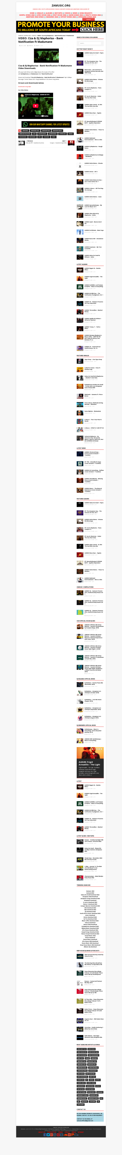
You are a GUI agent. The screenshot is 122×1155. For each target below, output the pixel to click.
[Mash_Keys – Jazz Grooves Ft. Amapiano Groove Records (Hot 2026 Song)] (80, 73)
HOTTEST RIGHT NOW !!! (85, 49)
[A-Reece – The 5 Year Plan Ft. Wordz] (80, 423)
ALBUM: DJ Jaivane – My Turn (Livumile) (93, 247)
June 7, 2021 (23, 45)
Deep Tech (92, 1079)
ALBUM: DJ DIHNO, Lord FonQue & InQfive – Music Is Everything (94, 285)
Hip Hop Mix (81, 1091)
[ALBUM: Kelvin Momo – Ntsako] (80, 166)
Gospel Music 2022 (90, 938)
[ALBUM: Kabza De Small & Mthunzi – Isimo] (80, 259)
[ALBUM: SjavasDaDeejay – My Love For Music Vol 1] (80, 208)
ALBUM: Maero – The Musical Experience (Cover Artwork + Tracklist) (93, 490)
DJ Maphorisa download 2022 (90, 929)
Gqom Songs (90, 1088)
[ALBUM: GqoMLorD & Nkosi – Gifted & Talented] (80, 322)
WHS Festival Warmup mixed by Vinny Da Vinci (94, 957)
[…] (79, 777)
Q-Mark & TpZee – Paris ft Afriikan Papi (92, 368)
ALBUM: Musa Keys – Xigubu (93, 113)
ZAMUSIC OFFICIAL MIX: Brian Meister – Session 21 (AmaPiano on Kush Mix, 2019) (94, 657)
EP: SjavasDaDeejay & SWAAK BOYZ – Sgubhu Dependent (93, 122)
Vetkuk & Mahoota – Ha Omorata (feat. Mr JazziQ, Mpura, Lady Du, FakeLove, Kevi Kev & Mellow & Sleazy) (94, 439)
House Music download (90, 942)
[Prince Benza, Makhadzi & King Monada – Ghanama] (80, 406)
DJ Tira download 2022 (90, 921)
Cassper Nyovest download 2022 (90, 908)
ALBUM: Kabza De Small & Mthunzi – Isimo (92, 256)
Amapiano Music (57, 130)
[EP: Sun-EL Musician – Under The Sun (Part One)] (80, 99)
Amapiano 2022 (82, 1064)
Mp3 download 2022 (90, 912)
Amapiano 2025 (82, 1067)
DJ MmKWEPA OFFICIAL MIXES (86, 725)
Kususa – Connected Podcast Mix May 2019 (93, 984)
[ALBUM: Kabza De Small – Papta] (80, 56)
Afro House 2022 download (90, 944)
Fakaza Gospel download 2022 (90, 936)
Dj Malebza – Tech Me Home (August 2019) (93, 700)
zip (98, 1104)
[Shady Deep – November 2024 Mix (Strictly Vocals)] (80, 864)
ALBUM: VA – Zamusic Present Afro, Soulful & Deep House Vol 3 (94, 592)
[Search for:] (90, 43)
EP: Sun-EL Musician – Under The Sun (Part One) (93, 96)
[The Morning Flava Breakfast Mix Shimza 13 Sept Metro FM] (80, 969)
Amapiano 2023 (92, 1064)
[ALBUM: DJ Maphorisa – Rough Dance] (80, 150)
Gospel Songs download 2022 (90, 934)
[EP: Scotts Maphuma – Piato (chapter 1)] (80, 91)
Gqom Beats (81, 1088)
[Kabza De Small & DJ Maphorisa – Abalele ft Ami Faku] (80, 379)
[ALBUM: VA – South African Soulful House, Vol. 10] (80, 350)
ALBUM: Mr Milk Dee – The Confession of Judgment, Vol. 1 (94, 294)
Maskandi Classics (83, 1098)
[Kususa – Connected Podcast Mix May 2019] (80, 987)
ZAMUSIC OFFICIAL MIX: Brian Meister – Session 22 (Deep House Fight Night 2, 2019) (93, 647)
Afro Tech (80, 1061)
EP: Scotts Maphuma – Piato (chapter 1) (93, 88)
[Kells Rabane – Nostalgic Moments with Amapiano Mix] (80, 1041)
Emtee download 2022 (90, 919)
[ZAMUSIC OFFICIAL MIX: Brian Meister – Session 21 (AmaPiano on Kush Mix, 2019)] (80, 659)
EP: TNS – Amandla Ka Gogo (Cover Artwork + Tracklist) (93, 462)
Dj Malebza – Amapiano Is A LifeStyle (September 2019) (93, 708)
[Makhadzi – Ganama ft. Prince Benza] (80, 397)
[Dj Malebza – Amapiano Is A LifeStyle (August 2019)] (80, 719)
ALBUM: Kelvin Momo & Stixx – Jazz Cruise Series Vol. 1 (93, 180)
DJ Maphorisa (52, 133)
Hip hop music (90, 1091)
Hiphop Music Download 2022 (90, 931)
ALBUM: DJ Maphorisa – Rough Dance (93, 147)
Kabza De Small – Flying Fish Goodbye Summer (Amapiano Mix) (93, 852)
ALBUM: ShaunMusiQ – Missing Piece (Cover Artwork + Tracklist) (94, 480)
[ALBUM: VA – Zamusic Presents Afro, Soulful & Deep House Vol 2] (80, 604)
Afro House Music (93, 1058)
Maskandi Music (82, 1101)
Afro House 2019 (82, 1054)
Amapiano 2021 (35, 130)
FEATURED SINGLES (83, 355)
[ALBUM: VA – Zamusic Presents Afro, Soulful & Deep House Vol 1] (80, 614)
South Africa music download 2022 (90, 916)
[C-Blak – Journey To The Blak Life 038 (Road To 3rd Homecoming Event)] (80, 872)
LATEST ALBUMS (82, 264)
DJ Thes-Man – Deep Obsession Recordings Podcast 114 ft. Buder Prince (94, 1003)
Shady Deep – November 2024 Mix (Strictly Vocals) (93, 861)
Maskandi (100, 1095)
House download (90, 940)
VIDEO (53, 137)
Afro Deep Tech (82, 1051)
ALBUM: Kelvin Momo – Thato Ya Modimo (94, 130)
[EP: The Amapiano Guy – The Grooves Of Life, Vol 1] (80, 64)
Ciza (34, 133)
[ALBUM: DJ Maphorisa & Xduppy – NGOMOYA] (80, 158)
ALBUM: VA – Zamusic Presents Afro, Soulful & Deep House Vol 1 (94, 612)
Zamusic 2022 (90, 893)
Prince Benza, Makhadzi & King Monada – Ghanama (94, 403)
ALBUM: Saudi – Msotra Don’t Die (93, 222)
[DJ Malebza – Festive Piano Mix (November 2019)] (80, 686)
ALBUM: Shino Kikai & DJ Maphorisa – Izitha (92, 214)
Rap (79, 1104)
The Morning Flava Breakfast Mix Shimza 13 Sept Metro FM (93, 966)
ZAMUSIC (31, 45)
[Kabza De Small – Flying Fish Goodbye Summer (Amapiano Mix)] (80, 854)
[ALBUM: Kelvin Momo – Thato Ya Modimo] (80, 133)
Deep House (81, 1076)
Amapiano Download (90, 903)
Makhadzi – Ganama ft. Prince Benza (94, 395)
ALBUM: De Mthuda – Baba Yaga (94, 230)
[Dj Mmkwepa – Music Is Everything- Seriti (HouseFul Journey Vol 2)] (80, 732)
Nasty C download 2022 (90, 906)
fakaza (71, 133)
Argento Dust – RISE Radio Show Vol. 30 (94, 1022)
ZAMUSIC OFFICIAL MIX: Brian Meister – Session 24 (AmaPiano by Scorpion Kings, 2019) (94, 626)
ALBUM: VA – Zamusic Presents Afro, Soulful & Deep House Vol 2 (94, 602)
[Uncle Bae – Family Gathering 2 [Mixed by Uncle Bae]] (80, 1033)
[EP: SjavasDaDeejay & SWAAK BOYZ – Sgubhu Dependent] (80, 124)
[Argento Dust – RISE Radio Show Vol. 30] (80, 1025)
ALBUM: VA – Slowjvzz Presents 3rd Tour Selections (94, 302)
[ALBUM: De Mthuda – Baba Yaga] (80, 233)
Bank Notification (25, 133)
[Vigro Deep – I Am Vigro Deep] (80, 363)
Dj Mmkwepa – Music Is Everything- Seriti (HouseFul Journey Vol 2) (93, 730)
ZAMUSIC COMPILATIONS (85, 587)
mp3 (40, 137)
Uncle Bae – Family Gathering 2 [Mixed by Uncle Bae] (94, 1030)
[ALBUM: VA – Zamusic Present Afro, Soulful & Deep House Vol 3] (80, 594)
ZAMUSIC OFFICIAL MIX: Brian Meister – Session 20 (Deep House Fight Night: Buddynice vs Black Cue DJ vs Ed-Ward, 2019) (93, 668)
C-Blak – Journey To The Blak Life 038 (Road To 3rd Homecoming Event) (93, 870)
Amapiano (25, 130)
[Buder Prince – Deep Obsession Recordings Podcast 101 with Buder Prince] (80, 1015)
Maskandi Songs (93, 1101)
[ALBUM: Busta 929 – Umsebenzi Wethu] (80, 242)
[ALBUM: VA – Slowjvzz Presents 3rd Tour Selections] (80, 305)
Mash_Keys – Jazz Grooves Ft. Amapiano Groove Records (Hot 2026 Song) (94, 71)
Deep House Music (82, 1079)
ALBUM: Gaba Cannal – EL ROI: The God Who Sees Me (93, 105)
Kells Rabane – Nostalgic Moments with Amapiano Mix (93, 1039)
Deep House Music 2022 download (90, 947)
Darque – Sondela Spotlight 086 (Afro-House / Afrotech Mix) (94, 843)
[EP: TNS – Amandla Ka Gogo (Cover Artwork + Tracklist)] (80, 465)
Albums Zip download (90, 949)
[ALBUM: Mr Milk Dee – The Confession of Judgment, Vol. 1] (80, 297)
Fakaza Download (90, 925)
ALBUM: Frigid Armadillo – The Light (93, 277)
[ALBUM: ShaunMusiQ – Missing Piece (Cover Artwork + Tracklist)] (80, 482)
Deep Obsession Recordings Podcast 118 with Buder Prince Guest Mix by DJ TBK (94, 993)
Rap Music (84, 1104)
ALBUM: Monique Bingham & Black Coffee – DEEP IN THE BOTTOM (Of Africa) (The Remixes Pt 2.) (93, 338)
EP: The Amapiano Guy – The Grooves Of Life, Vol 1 (93, 62)
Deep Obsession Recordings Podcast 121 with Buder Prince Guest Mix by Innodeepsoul (94, 975)
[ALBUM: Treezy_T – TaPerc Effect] (80, 330)
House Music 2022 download (90, 945)
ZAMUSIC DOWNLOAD (24, 35)
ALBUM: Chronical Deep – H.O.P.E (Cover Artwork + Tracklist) (92, 453)
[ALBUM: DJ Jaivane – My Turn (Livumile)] (80, 250)
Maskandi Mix (94, 1098)
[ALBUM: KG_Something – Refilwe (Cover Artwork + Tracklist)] (80, 473)
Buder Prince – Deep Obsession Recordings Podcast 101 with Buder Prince (94, 1013)
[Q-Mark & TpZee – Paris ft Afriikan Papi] (80, 371)
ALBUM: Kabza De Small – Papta (94, 53)
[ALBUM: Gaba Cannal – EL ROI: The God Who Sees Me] (80, 108)
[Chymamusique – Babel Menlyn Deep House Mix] (80, 882)
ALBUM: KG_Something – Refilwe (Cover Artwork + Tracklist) (94, 471)
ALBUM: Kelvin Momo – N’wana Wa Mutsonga (94, 80)
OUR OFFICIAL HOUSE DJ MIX (86, 621)
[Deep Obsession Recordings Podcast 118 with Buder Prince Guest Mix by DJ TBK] (80, 995)
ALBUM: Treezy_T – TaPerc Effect (92, 327)
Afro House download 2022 (90, 932)
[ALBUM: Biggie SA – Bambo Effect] (80, 271)
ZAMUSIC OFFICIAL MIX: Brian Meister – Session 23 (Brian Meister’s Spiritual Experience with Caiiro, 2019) (93, 637)
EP (86, 1082)
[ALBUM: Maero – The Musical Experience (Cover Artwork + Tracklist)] (80, 492)
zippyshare (81, 1107)
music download (90, 918)
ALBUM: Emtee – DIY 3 (91, 171)
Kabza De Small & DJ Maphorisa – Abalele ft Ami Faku (94, 376)
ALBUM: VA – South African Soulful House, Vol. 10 (93, 347)
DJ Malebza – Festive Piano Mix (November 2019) (94, 683)
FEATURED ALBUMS (83, 499)
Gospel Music (81, 1085)
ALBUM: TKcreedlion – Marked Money (93, 310)
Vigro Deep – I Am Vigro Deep (93, 359)
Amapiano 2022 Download (90, 899)
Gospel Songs (91, 1085)
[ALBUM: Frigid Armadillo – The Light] (80, 280)
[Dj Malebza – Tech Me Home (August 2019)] (80, 703)
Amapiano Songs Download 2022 (90, 901)
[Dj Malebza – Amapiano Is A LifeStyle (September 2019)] (80, 711)
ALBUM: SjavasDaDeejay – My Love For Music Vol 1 (93, 205)
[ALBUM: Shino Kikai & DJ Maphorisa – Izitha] (80, 217)
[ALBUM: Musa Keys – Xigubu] (80, 116)
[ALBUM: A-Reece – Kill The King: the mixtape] (80, 191)
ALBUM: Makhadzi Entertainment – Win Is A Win (93, 138)
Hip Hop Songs (82, 1095)
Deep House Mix (90, 1076)
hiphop (98, 1088)
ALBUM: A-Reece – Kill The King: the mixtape (94, 189)
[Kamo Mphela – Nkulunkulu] (80, 414)
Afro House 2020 (93, 1054)
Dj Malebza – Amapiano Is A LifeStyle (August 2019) (93, 717)
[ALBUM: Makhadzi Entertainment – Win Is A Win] (80, 141)
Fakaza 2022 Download (90, 927)
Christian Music (93, 1070)
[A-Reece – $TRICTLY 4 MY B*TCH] (80, 431)
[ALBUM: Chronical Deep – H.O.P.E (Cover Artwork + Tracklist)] (80, 455)
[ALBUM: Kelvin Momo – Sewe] (80, 200)
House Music (23, 137)
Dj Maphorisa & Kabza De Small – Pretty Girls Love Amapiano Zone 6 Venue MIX (94, 386)
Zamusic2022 (90, 895)
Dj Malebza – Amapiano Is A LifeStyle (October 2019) (93, 691)
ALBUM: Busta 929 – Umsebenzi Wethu (94, 239)
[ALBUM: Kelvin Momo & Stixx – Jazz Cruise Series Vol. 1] (80, 183)
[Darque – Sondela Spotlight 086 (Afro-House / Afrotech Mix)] (80, 846)
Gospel (98, 1082)
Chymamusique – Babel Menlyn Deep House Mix (94, 879)
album (87, 1061)
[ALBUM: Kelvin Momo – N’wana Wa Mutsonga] (80, 83)
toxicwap (46, 137)
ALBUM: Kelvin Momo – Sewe (93, 197)
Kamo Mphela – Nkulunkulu (93, 411)
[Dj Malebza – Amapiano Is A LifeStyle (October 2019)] (80, 694)
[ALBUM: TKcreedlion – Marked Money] (80, 313)
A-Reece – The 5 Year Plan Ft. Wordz (93, 420)
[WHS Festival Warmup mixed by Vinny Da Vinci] (80, 960)
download (62, 133)
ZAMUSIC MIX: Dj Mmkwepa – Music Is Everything (93, 739)
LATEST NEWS (81, 448)
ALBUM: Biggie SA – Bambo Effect (93, 269)
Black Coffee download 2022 (90, 923)
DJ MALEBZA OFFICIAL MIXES (86, 679)
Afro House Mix (82, 1058)
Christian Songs (82, 1073)
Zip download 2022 (90, 914)
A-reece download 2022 (90, 905)
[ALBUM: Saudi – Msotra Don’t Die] (80, 225)
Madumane (32, 137)
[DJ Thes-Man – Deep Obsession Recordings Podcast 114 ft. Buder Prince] (80, 1005)
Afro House (91, 1051)
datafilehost (42, 133)
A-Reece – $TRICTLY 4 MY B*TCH (94, 428)
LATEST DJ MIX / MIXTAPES (85, 838)
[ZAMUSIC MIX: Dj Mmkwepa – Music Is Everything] (80, 742)
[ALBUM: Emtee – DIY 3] (80, 175)
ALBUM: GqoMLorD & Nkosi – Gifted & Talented (93, 319)
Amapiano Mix (46, 130)
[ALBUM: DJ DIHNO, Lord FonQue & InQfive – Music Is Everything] (80, 288)
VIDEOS (34, 35)
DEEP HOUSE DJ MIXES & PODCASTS (88, 953)
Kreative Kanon (74, 1133)
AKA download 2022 (90, 910)
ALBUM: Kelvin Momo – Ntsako (94, 163)
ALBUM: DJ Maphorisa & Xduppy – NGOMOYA (94, 155)
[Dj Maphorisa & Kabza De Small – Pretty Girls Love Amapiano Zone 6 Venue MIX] (80, 388)
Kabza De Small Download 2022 (90, 897)
